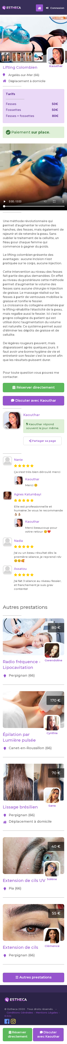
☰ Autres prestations (33, 977)
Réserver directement (35, 387)
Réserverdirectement (17, 1034)
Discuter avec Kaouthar (35, 401)
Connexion (57, 7)
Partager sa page (43, 441)
